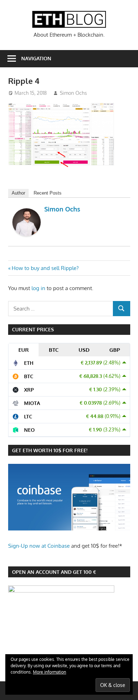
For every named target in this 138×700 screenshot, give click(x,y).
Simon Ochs (73, 93)
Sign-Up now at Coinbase (39, 545)
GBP (114, 349)
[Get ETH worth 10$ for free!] (69, 528)
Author (18, 193)
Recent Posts (48, 193)
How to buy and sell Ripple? (45, 268)
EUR (23, 349)
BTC (54, 349)
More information (49, 672)
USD (84, 349)
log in (38, 288)
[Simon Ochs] (26, 234)
